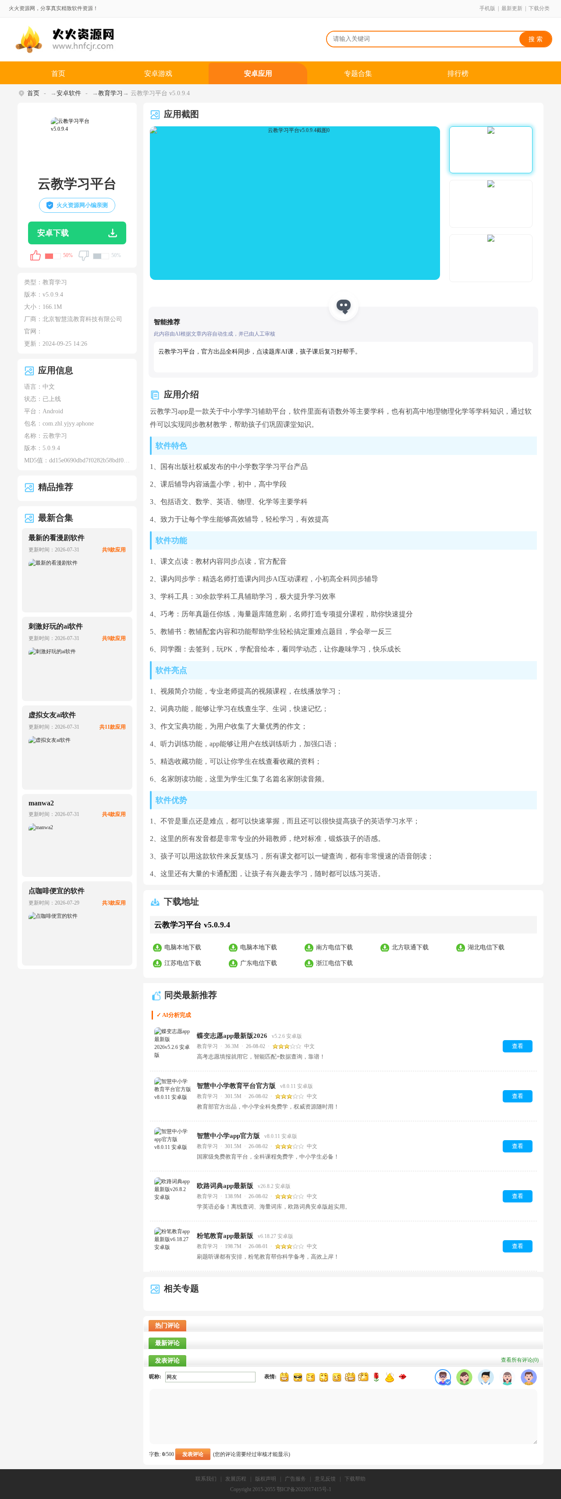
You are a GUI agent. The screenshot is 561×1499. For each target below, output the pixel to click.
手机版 (487, 8)
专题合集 (358, 73)
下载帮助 (355, 1479)
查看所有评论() (520, 1360)
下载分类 (539, 8)
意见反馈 (325, 1479)
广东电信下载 (258, 963)
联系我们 (206, 1479)
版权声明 (265, 1479)
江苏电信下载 (182, 963)
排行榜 (458, 73)
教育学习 (110, 93)
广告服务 (295, 1479)
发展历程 (235, 1479)
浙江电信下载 (334, 963)
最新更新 (511, 8)
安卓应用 (258, 73)
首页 (58, 73)
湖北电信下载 (486, 947)
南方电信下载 (334, 947)
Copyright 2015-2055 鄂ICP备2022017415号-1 (280, 1489)
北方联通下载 (410, 947)
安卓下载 (53, 233)
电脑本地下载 (182, 947)
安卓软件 (69, 93)
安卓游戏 (158, 73)
